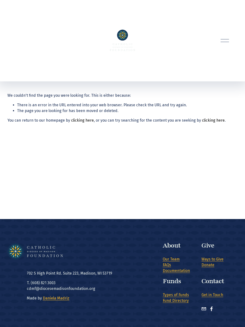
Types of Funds (176, 295)
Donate (207, 265)
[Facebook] (211, 308)
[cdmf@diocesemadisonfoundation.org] (203, 308)
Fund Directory (176, 300)
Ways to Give (212, 259)
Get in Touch (212, 295)
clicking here (82, 120)
